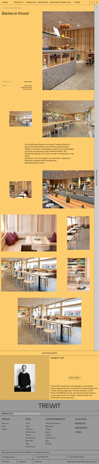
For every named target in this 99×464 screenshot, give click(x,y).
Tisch (28, 423)
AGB (69, 462)
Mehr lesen (74, 378)
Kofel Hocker (27, 89)
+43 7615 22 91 (42, 457)
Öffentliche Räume (53, 423)
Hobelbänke (31, 2)
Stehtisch (29, 429)
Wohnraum (50, 426)
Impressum (93, 462)
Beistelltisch (30, 438)
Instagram (22, 462)
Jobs (4, 426)
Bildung (48, 444)
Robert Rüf (28, 81)
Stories (77, 2)
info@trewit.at (9, 457)
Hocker (28, 435)
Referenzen (43, 2)
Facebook (5, 462)
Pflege (48, 429)
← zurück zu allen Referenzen (12, 8)
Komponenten (56, 2)
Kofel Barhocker (26, 87)
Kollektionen (30, 447)
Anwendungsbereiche (55, 419)
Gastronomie (50, 438)
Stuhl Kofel (28, 85)
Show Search (92, 2)
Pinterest (38, 462)
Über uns (6, 419)
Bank (27, 444)
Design (4, 429)
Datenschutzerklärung (79, 462)
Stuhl (28, 426)
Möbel (28, 419)
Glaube (48, 435)
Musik (48, 432)
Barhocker (29, 441)
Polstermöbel (31, 432)
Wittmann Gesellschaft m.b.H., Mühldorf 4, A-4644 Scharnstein (26, 452)
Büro (47, 441)
